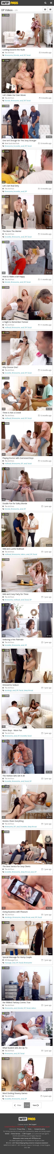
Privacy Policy (21, 1129)
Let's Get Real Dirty (10, 186)
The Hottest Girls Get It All (13, 775)
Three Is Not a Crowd (11, 412)
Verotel (7, 1134)
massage (8, 963)
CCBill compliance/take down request (38, 1127)
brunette (17, 146)
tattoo (23, 554)
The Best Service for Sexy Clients (16, 866)
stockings (8, 690)
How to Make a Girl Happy (13, 276)
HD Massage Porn (11, 960)
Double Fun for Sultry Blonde (14, 503)
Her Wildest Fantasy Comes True (16, 1002)
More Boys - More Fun (12, 730)
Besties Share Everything (12, 821)
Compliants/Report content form (14, 1127)
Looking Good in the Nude (13, 49)
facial (29, 55)
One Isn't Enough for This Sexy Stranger (19, 140)
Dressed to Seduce (10, 685)
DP (25, 55)
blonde (16, 55)
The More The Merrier (11, 231)
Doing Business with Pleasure (15, 912)
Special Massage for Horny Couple (17, 957)
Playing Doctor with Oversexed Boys (18, 458)
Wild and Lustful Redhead (13, 549)
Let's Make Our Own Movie (14, 95)
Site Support (32, 1124)
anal (21, 55)
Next (35, 1105)
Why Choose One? (10, 367)
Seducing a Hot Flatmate (12, 639)
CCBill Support (26, 1134)
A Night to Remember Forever (15, 322)
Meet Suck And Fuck (12, 143)
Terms (29, 1129)
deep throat (28, 690)
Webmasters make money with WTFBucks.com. (27, 1138)
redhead (8, 327)
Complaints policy (39, 1129)
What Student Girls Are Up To (14, 1048)
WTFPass (9, 3)
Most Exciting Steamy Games (14, 1093)
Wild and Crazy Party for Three (15, 594)
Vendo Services (15, 1134)
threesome (9, 55)
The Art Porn (9, 52)
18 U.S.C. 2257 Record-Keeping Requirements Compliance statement (27, 1143)
